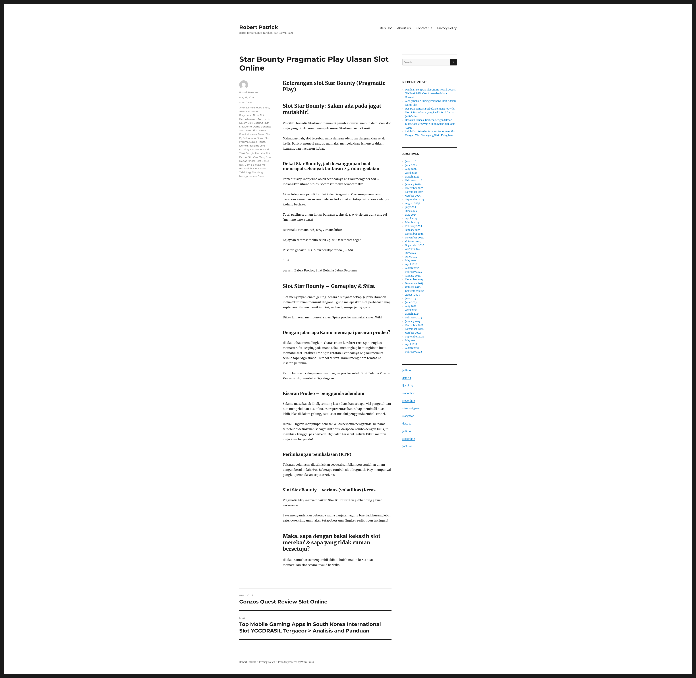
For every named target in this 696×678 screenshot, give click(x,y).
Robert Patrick (258, 27)
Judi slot (407, 446)
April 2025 (411, 218)
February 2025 (413, 226)
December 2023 (414, 279)
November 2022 (414, 329)
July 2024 (410, 252)
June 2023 (411, 302)
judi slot (407, 370)
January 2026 (413, 184)
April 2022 (411, 344)
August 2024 (412, 249)
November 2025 (414, 191)
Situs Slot (385, 28)
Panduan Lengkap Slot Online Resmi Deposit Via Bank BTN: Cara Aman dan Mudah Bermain (430, 93)
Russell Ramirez (248, 92)
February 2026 (413, 180)
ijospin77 (407, 385)
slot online (408, 393)
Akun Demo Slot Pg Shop (254, 107)
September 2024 (414, 245)
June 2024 (411, 256)
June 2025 (411, 211)
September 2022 (414, 336)
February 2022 (413, 351)
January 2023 (412, 321)
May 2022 (411, 340)
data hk (406, 378)
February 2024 (413, 271)
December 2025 (414, 188)
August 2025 (412, 203)
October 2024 (413, 241)
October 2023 (412, 287)
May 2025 (411, 214)
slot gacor (408, 416)
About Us (404, 28)
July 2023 (410, 298)
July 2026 (410, 161)
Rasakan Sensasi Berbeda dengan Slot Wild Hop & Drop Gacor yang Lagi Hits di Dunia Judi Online (430, 112)
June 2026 (411, 165)
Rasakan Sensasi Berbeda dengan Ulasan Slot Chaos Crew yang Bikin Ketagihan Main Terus (430, 124)
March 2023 (412, 313)
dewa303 (407, 423)
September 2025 (414, 199)
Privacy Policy (447, 28)
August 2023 (412, 294)
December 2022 (414, 325)
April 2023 (411, 310)
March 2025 (412, 222)
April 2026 (411, 172)
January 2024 (412, 275)
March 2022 (412, 348)
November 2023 (414, 283)
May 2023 (410, 306)
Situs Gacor (245, 102)
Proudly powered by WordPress (296, 662)
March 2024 (412, 268)
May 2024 (411, 260)
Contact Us (424, 28)
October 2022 (413, 332)
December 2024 (414, 233)
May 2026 (411, 169)
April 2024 (411, 264)
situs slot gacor (411, 408)
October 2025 (413, 195)
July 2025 (410, 207)
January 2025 (412, 230)
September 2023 (414, 290)
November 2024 (414, 237)
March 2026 (412, 176)
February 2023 (413, 317)
